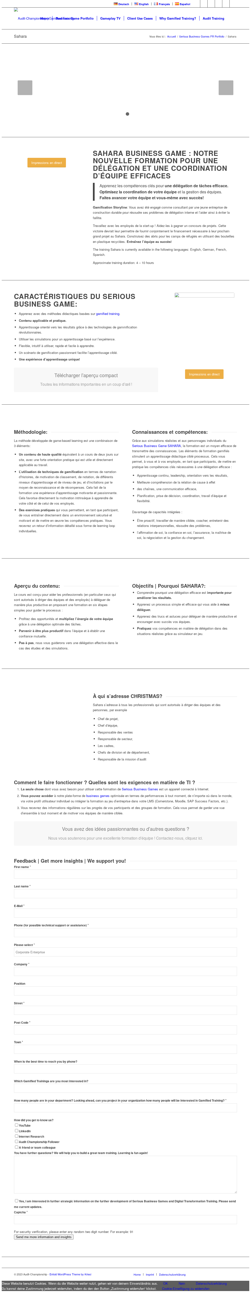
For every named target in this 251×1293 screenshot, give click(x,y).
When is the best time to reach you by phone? (45, 1061)
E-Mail (19, 906)
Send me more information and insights (44, 1237)
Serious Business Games (140, 789)
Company (21, 964)
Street (19, 1003)
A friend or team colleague (37, 1147)
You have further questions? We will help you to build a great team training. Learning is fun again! (81, 1153)
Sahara (20, 36)
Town (18, 1042)
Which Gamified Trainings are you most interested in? (51, 1081)
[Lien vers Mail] (233, 3)
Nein (182, 1283)
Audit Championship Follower (39, 1142)
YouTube (25, 1125)
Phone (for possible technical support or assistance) (51, 925)
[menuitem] (121, 3)
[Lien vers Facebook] (196, 3)
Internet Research (31, 1136)
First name (22, 867)
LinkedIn (25, 1131)
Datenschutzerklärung (211, 1283)
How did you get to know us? (33, 1120)
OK (165, 1283)
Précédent (25, 87)
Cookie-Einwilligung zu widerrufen (185, 1288)
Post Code (22, 1022)
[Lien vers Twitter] (203, 3)
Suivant (226, 87)
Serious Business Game (149, 445)
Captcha (21, 1212)
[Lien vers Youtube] (211, 3)
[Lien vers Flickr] (218, 3)
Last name (22, 886)
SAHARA (174, 445)
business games (98, 795)
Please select (24, 945)
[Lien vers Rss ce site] (225, 3)
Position (19, 984)
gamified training (107, 313)
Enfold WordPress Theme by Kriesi (70, 1274)
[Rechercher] (232, 18)
